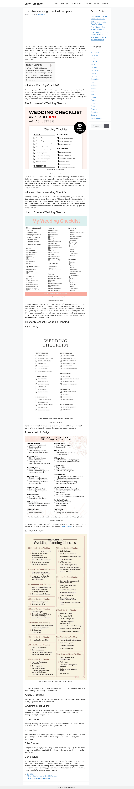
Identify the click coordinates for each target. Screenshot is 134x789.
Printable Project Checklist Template (38, 778)
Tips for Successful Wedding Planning (40, 77)
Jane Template (34, 3)
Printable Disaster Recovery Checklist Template (42, 776)
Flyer (93, 82)
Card (93, 64)
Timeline (94, 115)
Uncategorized (96, 118)
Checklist (30, 774)
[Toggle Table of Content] (51, 65)
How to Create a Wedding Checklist (39, 75)
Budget (93, 58)
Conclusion (31, 80)
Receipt (94, 103)
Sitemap (105, 4)
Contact (55, 4)
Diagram (94, 76)
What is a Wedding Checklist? (37, 68)
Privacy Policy (76, 4)
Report (93, 106)
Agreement (95, 52)
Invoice (93, 88)
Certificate (95, 67)
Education (94, 79)
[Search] (106, 126)
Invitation (94, 85)
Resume (94, 109)
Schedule (94, 112)
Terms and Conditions (91, 4)
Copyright (64, 4)
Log (92, 94)
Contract (94, 73)
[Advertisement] (56, 30)
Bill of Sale (95, 55)
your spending (67, 526)
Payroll (93, 97)
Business (94, 61)
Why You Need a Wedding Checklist (39, 73)
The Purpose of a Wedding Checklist (39, 70)
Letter (93, 91)
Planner (94, 100)
